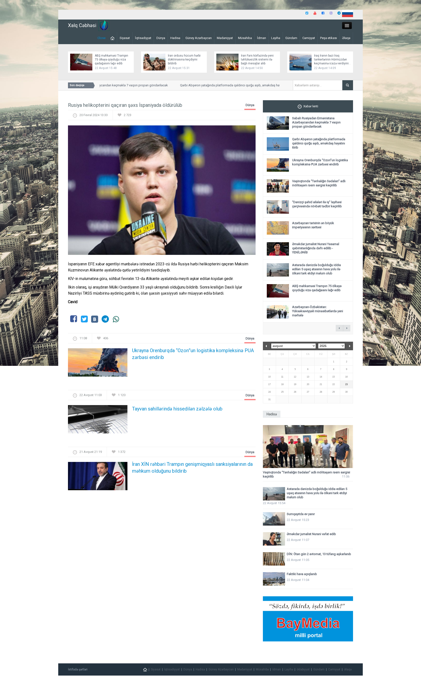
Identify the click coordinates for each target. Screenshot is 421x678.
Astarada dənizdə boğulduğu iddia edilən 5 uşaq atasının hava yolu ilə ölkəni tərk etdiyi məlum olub (316, 269)
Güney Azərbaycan (198, 38)
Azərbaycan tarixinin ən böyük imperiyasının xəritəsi (313, 225)
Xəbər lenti (310, 106)
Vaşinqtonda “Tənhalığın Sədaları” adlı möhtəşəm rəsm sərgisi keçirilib (318, 183)
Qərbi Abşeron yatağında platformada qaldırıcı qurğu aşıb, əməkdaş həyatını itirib (225, 85)
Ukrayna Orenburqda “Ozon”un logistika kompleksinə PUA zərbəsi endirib (193, 354)
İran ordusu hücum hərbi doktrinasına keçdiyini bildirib (184, 59)
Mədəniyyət (225, 38)
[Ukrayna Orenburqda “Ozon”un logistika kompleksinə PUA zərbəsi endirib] (97, 364)
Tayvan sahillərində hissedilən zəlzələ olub (177, 409)
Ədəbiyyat (303, 669)
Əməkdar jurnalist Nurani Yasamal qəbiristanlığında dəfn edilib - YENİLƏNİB (315, 248)
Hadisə (175, 38)
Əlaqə (346, 38)
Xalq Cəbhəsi (82, 25)
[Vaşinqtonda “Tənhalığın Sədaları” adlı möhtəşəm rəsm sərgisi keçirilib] (308, 446)
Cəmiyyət (308, 38)
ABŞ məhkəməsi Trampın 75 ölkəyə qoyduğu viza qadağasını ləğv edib (111, 59)
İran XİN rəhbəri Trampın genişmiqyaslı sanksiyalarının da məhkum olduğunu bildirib (192, 467)
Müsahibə (245, 38)
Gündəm (291, 38)
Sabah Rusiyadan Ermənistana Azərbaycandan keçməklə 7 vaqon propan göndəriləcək (316, 122)
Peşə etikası (328, 38)
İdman (261, 38)
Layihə (275, 38)
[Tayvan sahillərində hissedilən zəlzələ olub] (97, 421)
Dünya (160, 38)
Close (101, 38)
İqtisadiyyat (143, 38)
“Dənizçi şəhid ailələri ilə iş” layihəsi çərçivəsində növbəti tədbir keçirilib (317, 204)
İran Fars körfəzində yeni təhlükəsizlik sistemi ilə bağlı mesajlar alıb (257, 59)
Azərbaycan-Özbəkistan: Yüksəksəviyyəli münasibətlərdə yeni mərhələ (317, 311)
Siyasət (125, 38)
